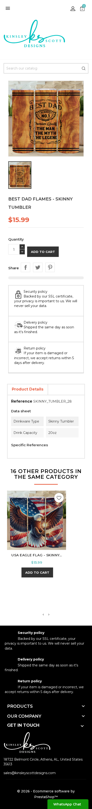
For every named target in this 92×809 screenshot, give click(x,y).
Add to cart (43, 252)
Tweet (37, 267)
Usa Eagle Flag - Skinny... (36, 555)
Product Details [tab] (27, 389)
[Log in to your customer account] (73, 8)
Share (25, 267)
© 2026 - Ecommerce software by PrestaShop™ (46, 794)
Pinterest (50, 267)
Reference (21, 401)
